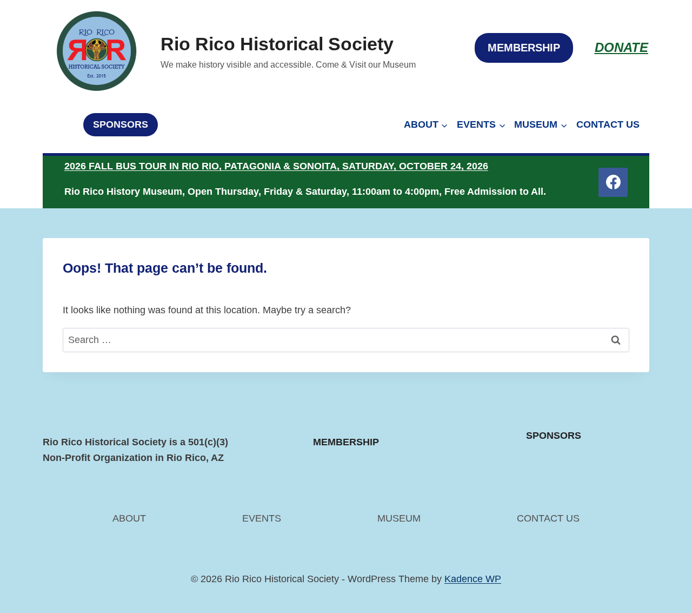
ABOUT (129, 518)
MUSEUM (399, 518)
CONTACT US (608, 124)
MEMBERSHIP (524, 48)
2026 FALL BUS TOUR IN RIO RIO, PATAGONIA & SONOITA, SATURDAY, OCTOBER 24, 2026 (276, 166)
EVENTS (261, 518)
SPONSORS (120, 124)
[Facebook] (613, 182)
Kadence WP (472, 579)
